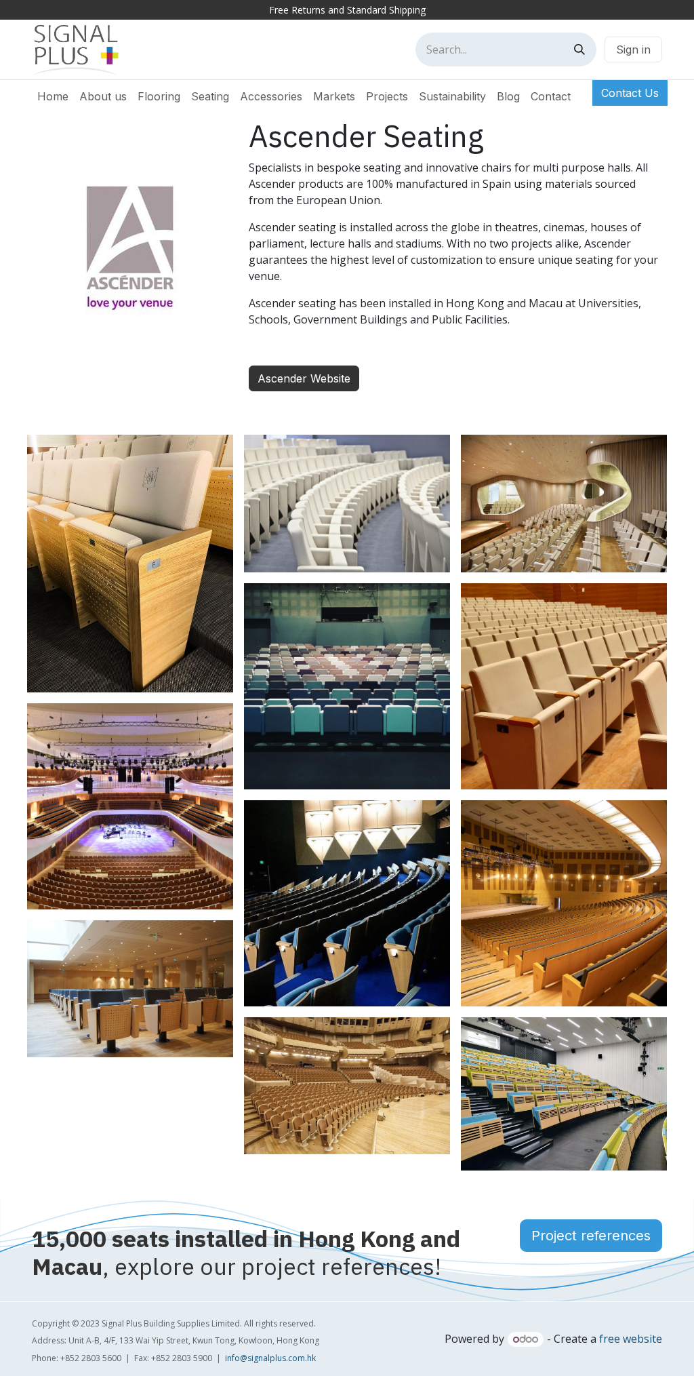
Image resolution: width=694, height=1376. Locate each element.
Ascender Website (304, 378)
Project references (591, 1235)
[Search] (579, 49)
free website (630, 1338)
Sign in (633, 49)
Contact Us (630, 93)
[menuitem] (53, 96)
